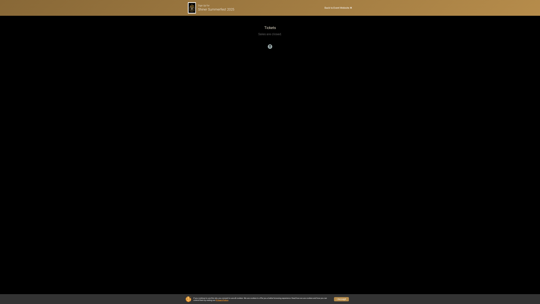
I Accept (341, 299)
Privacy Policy (222, 300)
